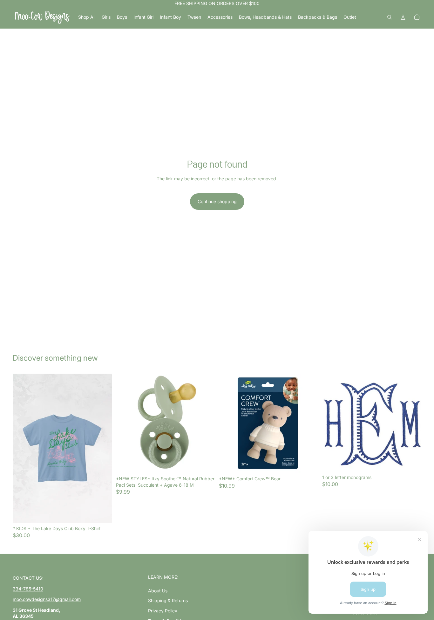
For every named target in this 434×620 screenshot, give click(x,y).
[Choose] (102, 513)
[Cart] (417, 17)
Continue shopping (217, 201)
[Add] (205, 463)
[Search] (390, 17)
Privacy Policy (162, 610)
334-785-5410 (28, 588)
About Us (157, 590)
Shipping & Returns (168, 600)
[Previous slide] (22, 448)
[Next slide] (102, 448)
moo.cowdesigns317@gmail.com (47, 599)
